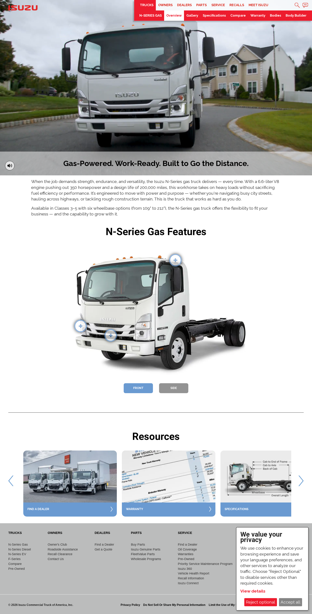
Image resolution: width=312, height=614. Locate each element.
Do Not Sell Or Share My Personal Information (174, 604)
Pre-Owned (16, 569)
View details (252, 591)
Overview (174, 15)
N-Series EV (17, 554)
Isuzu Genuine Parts (145, 549)
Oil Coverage (187, 549)
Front (138, 388)
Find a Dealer (104, 544)
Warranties (185, 554)
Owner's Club (57, 544)
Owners (165, 5)
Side (173, 388)
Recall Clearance (60, 554)
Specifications (214, 15)
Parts (201, 5)
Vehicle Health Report (193, 573)
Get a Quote (103, 549)
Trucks (146, 5)
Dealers (184, 5)
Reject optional (260, 602)
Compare (238, 15)
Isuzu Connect (188, 583)
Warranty (257, 15)
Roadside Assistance (63, 549)
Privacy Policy (130, 604)
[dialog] (272, 569)
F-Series (14, 559)
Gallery (192, 15)
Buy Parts (138, 544)
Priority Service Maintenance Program (205, 564)
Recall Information (191, 578)
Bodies (275, 15)
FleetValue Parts (143, 554)
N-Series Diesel (19, 549)
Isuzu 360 (185, 569)
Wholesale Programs (146, 559)
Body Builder (296, 15)
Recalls (236, 5)
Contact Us (56, 559)
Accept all (290, 602)
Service (218, 5)
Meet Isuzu (258, 5)
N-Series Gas (18, 544)
